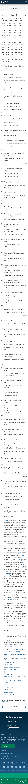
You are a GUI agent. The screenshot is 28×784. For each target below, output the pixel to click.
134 (3, 57)
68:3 (6, 649)
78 (17, 37)
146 (19, 59)
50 (15, 30)
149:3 (18, 680)
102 (12, 45)
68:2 (6, 581)
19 (5, 23)
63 (2, 35)
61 (20, 32)
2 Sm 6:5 (6, 682)
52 (20, 30)
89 (22, 40)
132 (19, 54)
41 (15, 28)
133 (22, 54)
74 (7, 37)
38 (7, 28)
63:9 (22, 672)
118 (19, 49)
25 (20, 23)
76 (12, 37)
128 (6, 54)
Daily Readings (13, 721)
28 (5, 25)
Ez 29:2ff (10, 687)
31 (12, 25)
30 (10, 25)
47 (7, 30)
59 (15, 32)
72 (2, 37)
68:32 (6, 687)
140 (22, 57)
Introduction (7, 18)
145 (16, 59)
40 (12, 28)
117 (16, 49)
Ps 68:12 (22, 560)
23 (15, 23)
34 (20, 25)
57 (10, 32)
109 (12, 47)
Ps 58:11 (10, 676)
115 (9, 49)
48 (10, 30)
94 (12, 42)
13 (13, 20)
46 (5, 30)
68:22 (6, 674)
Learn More (8, 746)
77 (15, 37)
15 (18, 20)
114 (6, 49)
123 (12, 52)
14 (16, 20)
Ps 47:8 (10, 669)
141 (3, 59)
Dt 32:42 (10, 674)
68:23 (6, 625)
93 (10, 42)
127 (3, 54)
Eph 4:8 (14, 669)
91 (5, 42)
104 (18, 45)
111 (19, 47)
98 (22, 42)
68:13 (6, 662)
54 (2, 32)
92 (7, 42)
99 (2, 45)
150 (9, 61)
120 (3, 52)
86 (15, 40)
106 (3, 47)
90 (2, 42)
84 (10, 40)
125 (19, 52)
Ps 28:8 (10, 694)
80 (22, 37)
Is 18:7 (10, 689)
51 (17, 30)
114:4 (15, 658)
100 (5, 45)
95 (15, 42)
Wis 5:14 (19, 649)
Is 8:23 (10, 685)
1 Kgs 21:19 (16, 676)
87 (17, 40)
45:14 (13, 689)
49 (12, 30)
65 (7, 35)
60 (17, 32)
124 (16, 52)
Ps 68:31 (17, 534)
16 (21, 20)
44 (22, 28)
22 (12, 23)
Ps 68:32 (11, 644)
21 (10, 23)
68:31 (6, 641)
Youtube (12, 766)
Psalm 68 (7, 520)
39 (10, 28)
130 (12, 54)
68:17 (6, 621)
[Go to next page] (25, 15)
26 (22, 23)
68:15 (6, 611)
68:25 (6, 633)
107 (6, 47)
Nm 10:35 (14, 545)
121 (6, 52)
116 (12, 49)
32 (15, 25)
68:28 (6, 685)
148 (3, 61)
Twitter (3, 766)
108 (9, 47)
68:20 (6, 672)
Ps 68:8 (24, 545)
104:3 (14, 651)
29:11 (13, 694)
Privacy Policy (4, 701)
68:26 (6, 680)
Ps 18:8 (17, 601)
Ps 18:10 (10, 651)
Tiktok (24, 766)
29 (7, 25)
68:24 (6, 676)
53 (22, 30)
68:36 (6, 694)
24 (17, 23)
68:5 (6, 590)
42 (17, 28)
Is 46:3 (17, 672)
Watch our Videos (13, 729)
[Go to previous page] (2, 15)
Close (13, 774)
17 (23, 20)
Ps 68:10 (17, 559)
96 (17, 42)
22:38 (20, 676)
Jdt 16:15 (14, 649)
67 (12, 35)
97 (20, 42)
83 (7, 40)
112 (22, 47)
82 (5, 40)
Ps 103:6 (11, 654)
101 (8, 45)
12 (11, 20)
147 (22, 59)
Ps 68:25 (19, 531)
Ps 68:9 (16, 557)
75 (10, 37)
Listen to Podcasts (13, 725)
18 (2, 23)
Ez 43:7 (17, 667)
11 (8, 20)
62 (22, 32)
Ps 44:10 (11, 658)
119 (22, 49)
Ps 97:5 (10, 649)
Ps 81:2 (10, 680)
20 (7, 23)
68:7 (6, 603)
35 (22, 25)
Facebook (8, 766)
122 (9, 52)
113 (3, 49)
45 (2, 30)
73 (5, 37)
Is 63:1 (24, 676)
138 (16, 57)
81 (2, 40)
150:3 (21, 680)
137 (12, 57)
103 (15, 45)
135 (6, 57)
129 (9, 54)
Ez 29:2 (18, 644)
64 (5, 35)
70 (20, 35)
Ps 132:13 (10, 667)
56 (7, 32)
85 (12, 40)
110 (16, 47)
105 (21, 45)
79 (20, 37)
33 (17, 25)
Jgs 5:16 (10, 664)
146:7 (15, 654)
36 (2, 28)
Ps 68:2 (19, 552)
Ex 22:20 (20, 654)
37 (5, 28)
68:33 (6, 692)
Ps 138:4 (10, 692)
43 (20, 28)
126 (22, 52)
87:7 (15, 680)
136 (9, 57)
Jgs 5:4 (15, 546)
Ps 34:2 (10, 672)
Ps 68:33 (16, 578)
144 (12, 59)
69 (17, 35)
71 (22, 35)
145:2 (13, 672)
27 (2, 25)
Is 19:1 (23, 601)
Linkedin (16, 766)
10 (6, 20)
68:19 (6, 669)
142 (6, 59)
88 (20, 40)
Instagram (20, 766)
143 (9, 59)
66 (10, 35)
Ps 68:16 (22, 564)
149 (6, 61)
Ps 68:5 (18, 553)
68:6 (6, 654)
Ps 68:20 (21, 569)
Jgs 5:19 (10, 662)
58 (12, 32)
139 (19, 57)
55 (5, 32)
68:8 (6, 658)
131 (16, 54)
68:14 (6, 664)
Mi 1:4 (23, 649)
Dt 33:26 (12, 601)
